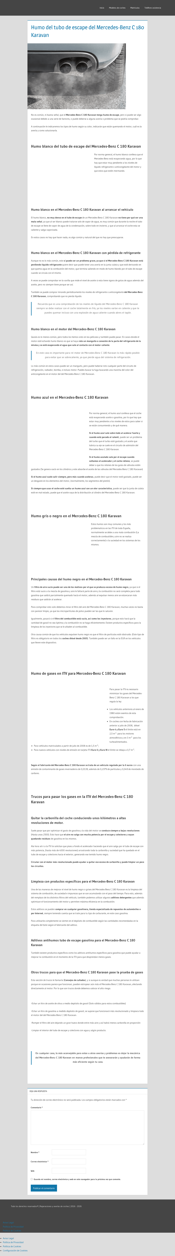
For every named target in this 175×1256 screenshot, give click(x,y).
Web (32, 1171)
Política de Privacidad (13, 1226)
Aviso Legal (8, 1222)
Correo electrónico (39, 1161)
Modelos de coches (117, 7)
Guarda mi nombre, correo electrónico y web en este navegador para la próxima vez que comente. (77, 1179)
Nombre (35, 1152)
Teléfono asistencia (153, 7)
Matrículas (135, 7)
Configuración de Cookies (15, 1250)
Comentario (37, 1107)
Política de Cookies (12, 1230)
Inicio (102, 7)
